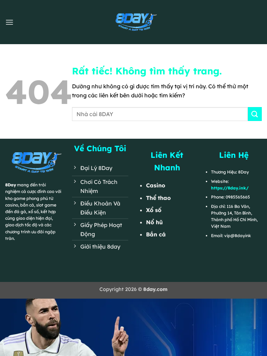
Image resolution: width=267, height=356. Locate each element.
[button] (9, 22)
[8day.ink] (133, 22)
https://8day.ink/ (230, 188)
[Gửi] (255, 114)
